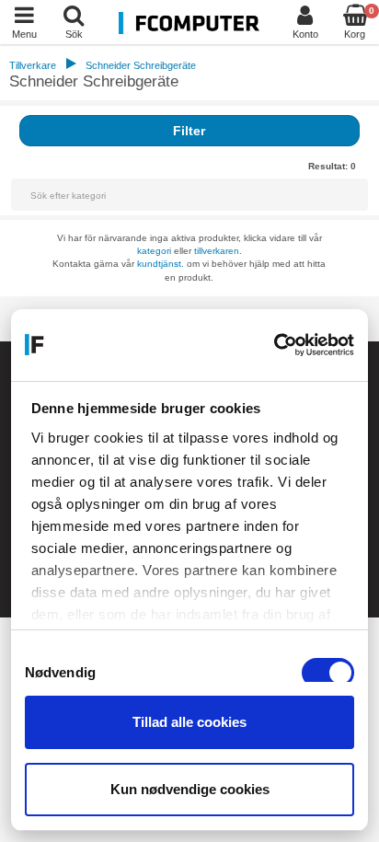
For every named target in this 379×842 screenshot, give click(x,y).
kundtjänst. (160, 264)
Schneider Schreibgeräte (141, 65)
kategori (154, 251)
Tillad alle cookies (189, 722)
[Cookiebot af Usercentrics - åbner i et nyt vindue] (273, 345)
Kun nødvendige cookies (190, 789)
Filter (189, 130)
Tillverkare (32, 65)
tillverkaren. (218, 251)
